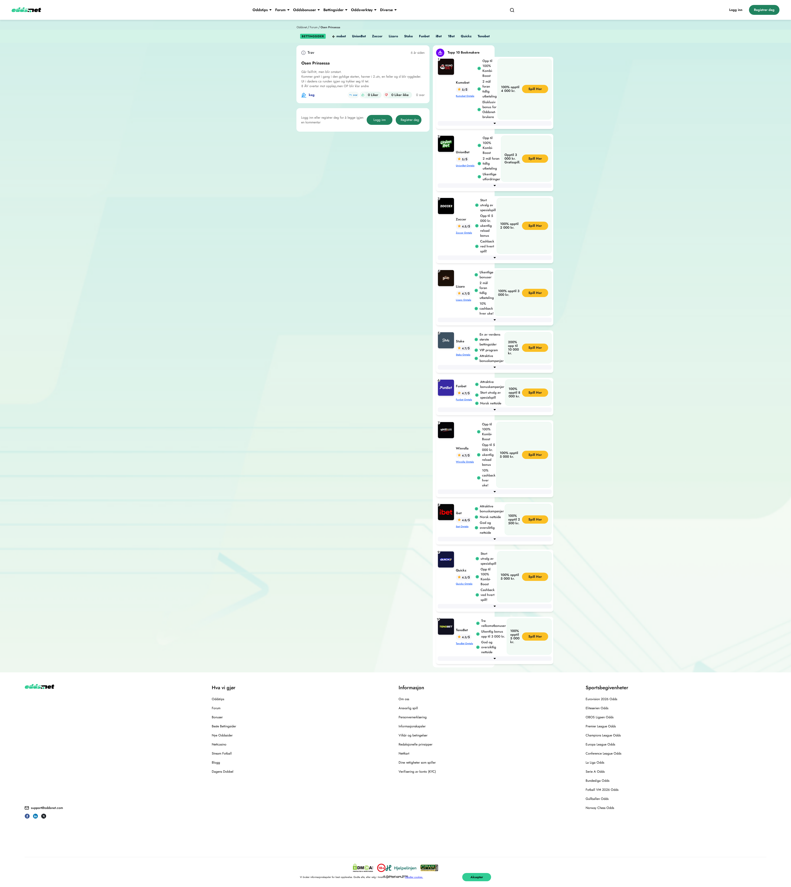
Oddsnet (302, 27)
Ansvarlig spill (408, 708)
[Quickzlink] (447, 559)
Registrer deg (764, 9)
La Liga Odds (595, 762)
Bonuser (217, 717)
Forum (280, 10)
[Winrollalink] (447, 429)
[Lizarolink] (447, 277)
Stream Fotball (222, 753)
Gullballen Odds (597, 798)
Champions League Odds (603, 735)
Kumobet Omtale (465, 96)
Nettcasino (219, 744)
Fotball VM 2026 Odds (602, 789)
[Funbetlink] (447, 387)
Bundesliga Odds (597, 780)
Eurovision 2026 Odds (601, 699)
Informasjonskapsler (412, 726)
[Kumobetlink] (447, 66)
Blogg (216, 762)
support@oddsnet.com (47, 807)
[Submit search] (512, 10)
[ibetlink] (447, 511)
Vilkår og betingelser (413, 735)
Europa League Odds (600, 744)
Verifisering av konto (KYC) (417, 771)
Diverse (386, 10)
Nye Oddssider (222, 735)
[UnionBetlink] (447, 143)
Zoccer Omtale (464, 233)
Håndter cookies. (414, 877)
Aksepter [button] (476, 877)
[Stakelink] (447, 340)
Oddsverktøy (362, 10)
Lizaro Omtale (463, 300)
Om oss (404, 699)
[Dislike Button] (386, 95)
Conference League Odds (603, 753)
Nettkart (404, 753)
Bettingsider (333, 10)
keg (312, 94)
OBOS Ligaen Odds (599, 717)
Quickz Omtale (464, 584)
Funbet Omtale (464, 399)
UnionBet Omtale (465, 165)
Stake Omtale (463, 355)
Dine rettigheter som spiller (417, 762)
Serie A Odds (595, 771)
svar (355, 95)
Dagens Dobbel (222, 771)
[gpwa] (429, 868)
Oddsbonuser (304, 10)
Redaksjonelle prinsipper (415, 744)
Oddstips (260, 10)
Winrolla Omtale (465, 462)
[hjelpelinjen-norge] (400, 868)
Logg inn (735, 9)
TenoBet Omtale (464, 643)
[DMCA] (363, 868)
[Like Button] (363, 95)
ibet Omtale (462, 526)
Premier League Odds (601, 726)
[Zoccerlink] (447, 205)
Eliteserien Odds (597, 708)
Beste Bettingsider (224, 726)
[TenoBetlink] (447, 626)
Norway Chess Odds (600, 807)
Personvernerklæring (413, 717)
